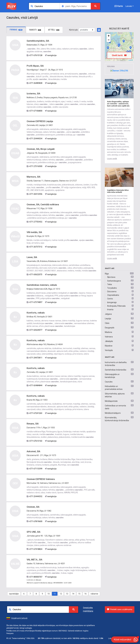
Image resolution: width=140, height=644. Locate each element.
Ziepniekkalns (113, 295)
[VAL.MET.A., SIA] (123, 41)
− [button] (109, 40)
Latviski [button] (129, 6)
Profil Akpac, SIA (35, 66)
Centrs (110, 299)
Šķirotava (111, 277)
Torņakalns (112, 288)
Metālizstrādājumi (113, 413)
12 (61, 594)
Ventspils (109, 350)
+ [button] (109, 35)
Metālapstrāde (111, 401)
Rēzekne (108, 346)
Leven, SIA (32, 257)
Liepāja (108, 318)
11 (55, 594)
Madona (108, 332)
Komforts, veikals (36, 312)
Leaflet (130, 60)
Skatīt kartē (117, 55)
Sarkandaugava (114, 281)
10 (48, 594)
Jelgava (108, 314)
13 (67, 594)
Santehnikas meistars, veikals (42, 285)
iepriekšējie (14, 594)
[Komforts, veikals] (130, 47)
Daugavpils (109, 328)
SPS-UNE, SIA (33, 532)
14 (73, 594)
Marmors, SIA (33, 176)
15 (79, 594)
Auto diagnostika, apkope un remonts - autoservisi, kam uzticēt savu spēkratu (118, 104)
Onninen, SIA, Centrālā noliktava (43, 204)
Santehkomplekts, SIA (38, 41)
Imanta (110, 309)
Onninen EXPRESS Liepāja (40, 121)
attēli (53, 30)
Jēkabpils (109, 341)
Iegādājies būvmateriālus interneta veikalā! (118, 191)
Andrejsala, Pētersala (116, 306)
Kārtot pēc (73, 30)
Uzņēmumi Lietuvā (19, 618)
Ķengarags (112, 302)
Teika (109, 284)
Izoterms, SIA (33, 93)
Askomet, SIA (33, 451)
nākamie (94, 594)
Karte (120, 6)
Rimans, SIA (33, 423)
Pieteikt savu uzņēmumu (121, 609)
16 (85, 594)
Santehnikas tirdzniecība (115, 370)
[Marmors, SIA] (119, 45)
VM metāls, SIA (34, 232)
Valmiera (109, 337)
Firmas (16, 30)
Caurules (109, 382)
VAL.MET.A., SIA (34, 559)
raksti (34, 30)
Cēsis (107, 323)
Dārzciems (111, 291)
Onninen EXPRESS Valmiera (41, 479)
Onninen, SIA (33, 507)
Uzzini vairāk (112, 158)
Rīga (107, 274)
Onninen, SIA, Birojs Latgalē (41, 149)
